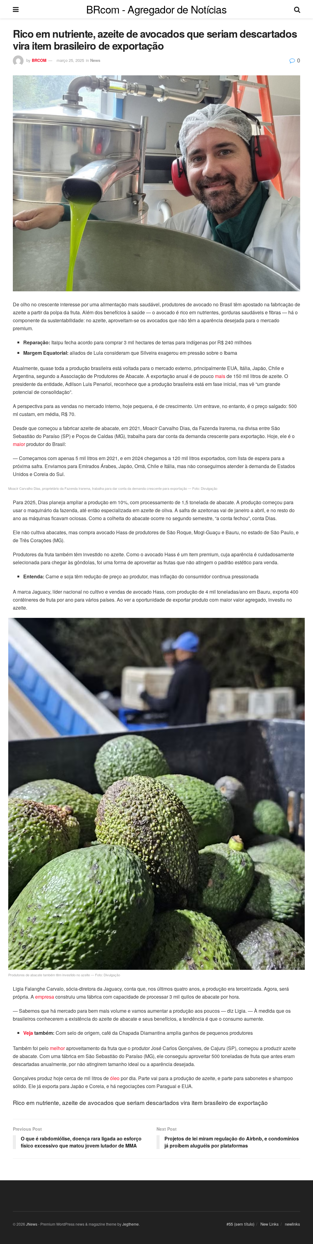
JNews (31, 1224)
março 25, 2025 (70, 60)
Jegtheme (130, 1224)
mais (220, 376)
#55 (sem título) (240, 1224)
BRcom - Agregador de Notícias (156, 9)
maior (19, 444)
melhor (57, 1048)
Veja (28, 1032)
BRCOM (39, 60)
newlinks (292, 1224)
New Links (269, 1224)
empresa (44, 996)
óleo (115, 1078)
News (95, 60)
